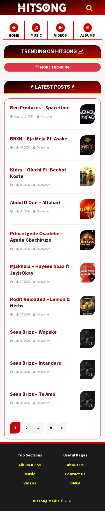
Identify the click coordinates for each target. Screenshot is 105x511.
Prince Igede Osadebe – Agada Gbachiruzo (36, 236)
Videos (30, 483)
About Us (75, 464)
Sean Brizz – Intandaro (35, 363)
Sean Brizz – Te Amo (32, 394)
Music (30, 473)
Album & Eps (29, 464)
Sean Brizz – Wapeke (33, 332)
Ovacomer (46, 116)
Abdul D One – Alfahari (35, 202)
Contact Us (75, 473)
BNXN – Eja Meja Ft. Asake (38, 138)
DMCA (75, 483)
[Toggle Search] (90, 8)
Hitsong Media (46, 500)
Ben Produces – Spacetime (39, 107)
